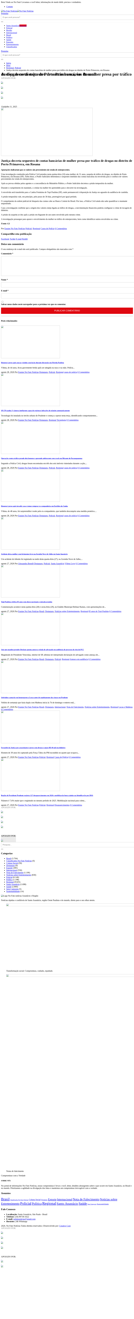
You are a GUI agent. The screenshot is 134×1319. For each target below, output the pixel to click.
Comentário (7, 253)
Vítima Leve (70, 563)
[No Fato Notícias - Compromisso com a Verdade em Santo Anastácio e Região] (17, 11)
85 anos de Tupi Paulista (99, 611)
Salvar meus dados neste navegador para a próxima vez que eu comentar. (33, 304)
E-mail (19, 239)
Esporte (9, 868)
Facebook (5, 239)
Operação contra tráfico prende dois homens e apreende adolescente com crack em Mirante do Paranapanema (41, 458)
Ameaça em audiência (79, 659)
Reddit (25, 239)
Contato (9, 6)
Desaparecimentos (61, 805)
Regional (36, 228)
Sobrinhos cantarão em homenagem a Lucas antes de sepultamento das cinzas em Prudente (34, 697)
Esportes (9, 42)
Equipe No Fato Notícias (14, 228)
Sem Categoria (12, 889)
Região (9, 30)
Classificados (11, 47)
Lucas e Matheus (126, 707)
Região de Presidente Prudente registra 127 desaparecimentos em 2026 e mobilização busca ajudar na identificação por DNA (47, 795)
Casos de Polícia (47, 228)
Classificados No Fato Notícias (19, 861)
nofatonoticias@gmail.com (24, 1219)
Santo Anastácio (16, 26)
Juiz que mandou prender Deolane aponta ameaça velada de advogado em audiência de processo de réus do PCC (42, 650)
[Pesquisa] (2, 21)
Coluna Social (12, 863)
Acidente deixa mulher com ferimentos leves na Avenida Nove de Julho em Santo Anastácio (34, 554)
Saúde (8, 40)
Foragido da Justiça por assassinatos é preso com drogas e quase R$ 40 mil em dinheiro (33, 748)
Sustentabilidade (13, 891)
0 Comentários (61, 228)
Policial (9, 28)
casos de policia (70, 372)
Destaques (43, 372)
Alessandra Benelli (26, 563)
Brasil (8, 35)
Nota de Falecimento (75, 707)
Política (9, 37)
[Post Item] (30, 357)
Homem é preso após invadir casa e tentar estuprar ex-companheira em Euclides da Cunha (34, 506)
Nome (4, 280)
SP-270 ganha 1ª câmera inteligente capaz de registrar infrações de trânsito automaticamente (35, 411)
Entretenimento (12, 44)
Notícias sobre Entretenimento (67, 611)
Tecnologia (61, 420)
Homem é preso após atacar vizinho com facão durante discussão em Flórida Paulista (32, 363)
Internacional (11, 33)
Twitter (13, 239)
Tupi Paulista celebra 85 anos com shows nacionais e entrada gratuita (26, 602)
